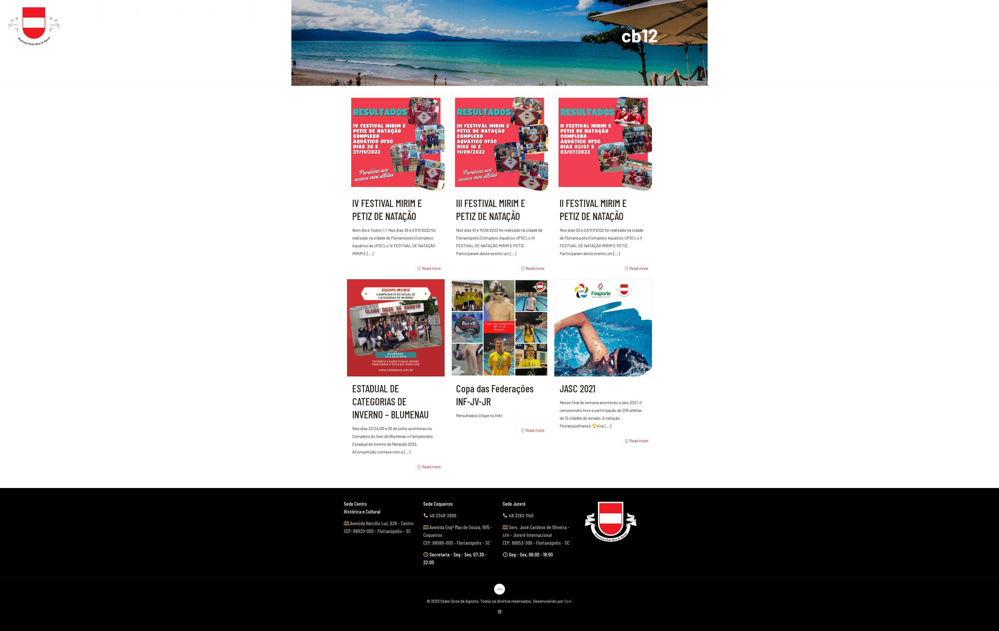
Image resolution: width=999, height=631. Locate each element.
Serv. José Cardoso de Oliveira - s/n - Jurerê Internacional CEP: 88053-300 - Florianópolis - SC (536, 535)
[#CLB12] (34, 26)
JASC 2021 (577, 388)
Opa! (568, 601)
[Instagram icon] (500, 611)
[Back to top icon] (499, 589)
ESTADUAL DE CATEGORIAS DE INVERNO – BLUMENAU (390, 401)
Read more (431, 268)
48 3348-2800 (443, 515)
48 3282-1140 (521, 515)
